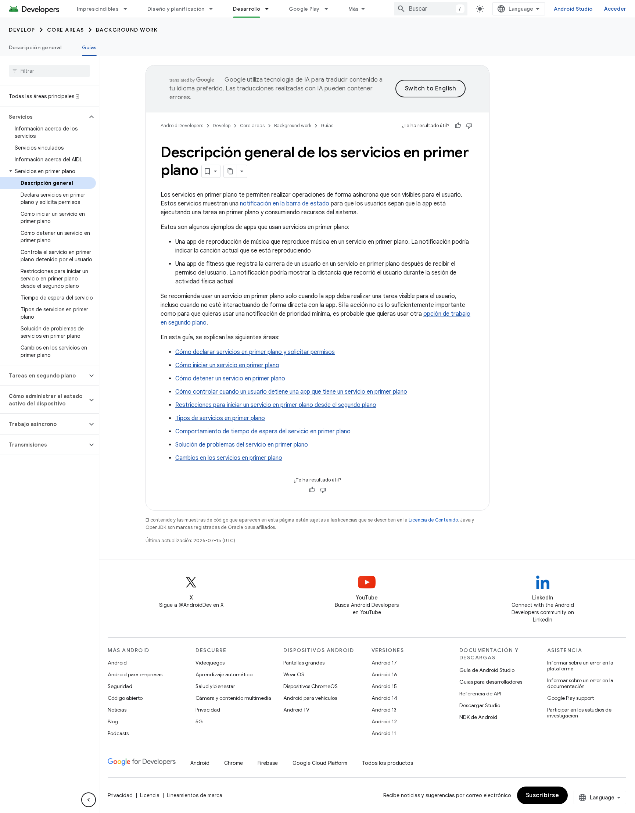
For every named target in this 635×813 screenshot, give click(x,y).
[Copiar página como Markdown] (230, 171)
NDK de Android (478, 717)
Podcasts (118, 733)
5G (199, 721)
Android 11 (384, 733)
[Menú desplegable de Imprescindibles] (129, 9)
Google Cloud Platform (320, 763)
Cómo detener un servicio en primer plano (230, 378)
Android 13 (384, 709)
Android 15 (384, 686)
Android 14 (384, 698)
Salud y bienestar (215, 686)
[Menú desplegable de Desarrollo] (270, 9)
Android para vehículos (310, 698)
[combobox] (430, 8)
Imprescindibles (98, 9)
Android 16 (384, 674)
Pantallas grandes (303, 662)
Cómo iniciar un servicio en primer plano (227, 365)
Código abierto (125, 698)
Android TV (296, 709)
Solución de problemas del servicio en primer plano (241, 444)
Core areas (65, 29)
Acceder (615, 9)
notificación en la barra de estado (284, 203)
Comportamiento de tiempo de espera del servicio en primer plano (263, 431)
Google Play (304, 9)
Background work (127, 29)
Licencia (149, 795)
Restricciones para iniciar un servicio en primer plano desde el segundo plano (275, 405)
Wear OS (293, 674)
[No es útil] (468, 125)
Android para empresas (135, 674)
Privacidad (207, 709)
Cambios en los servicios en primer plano (228, 458)
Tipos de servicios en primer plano (220, 418)
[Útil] (457, 125)
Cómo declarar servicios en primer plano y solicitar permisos (255, 352)
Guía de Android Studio (486, 670)
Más (353, 9)
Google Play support (570, 698)
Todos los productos (387, 763)
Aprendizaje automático (223, 674)
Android (117, 662)
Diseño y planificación (176, 9)
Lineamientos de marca (194, 795)
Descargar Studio (479, 705)
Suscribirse (542, 795)
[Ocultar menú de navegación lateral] (88, 799)
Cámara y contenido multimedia (233, 698)
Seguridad (120, 686)
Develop (22, 29)
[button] (43, 117)
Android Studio (573, 9)
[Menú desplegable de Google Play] (330, 9)
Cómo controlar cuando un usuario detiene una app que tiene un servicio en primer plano (291, 391)
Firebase (268, 763)
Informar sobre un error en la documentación (580, 683)
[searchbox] (49, 71)
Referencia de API (480, 693)
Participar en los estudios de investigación (579, 712)
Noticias (117, 709)
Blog (113, 721)
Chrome (233, 763)
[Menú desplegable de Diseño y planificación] (214, 9)
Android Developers (182, 125)
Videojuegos (210, 662)
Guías (89, 47)
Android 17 (384, 662)
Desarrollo (246, 9)
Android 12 (384, 721)
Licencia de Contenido (433, 520)
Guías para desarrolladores (490, 681)
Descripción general (35, 47)
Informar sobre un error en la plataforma (580, 665)
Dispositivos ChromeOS (310, 686)
